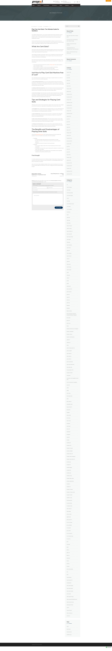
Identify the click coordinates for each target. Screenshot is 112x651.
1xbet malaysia (69, 253)
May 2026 (68, 80)
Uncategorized (46, 26)
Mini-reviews (69, 420)
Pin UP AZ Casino (69, 522)
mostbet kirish (69, 472)
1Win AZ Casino (69, 187)
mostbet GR (68, 464)
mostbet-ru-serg (69, 497)
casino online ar (69, 356)
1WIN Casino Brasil (70, 192)
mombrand (68, 423)
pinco (67, 541)
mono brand (68, 426)
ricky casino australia (70, 569)
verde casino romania (70, 591)
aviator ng (68, 302)
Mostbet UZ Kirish (69, 494)
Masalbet (68, 412)
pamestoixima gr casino (39, 134)
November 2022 (69, 165)
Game (68, 398)
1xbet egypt (69, 239)
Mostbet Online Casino (70, 478)
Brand (68, 326)
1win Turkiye (69, 206)
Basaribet (68, 308)
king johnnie (68, 409)
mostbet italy (69, 470)
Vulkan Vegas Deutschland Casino (72, 599)
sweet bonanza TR (69, 580)
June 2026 (68, 77)
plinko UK (68, 552)
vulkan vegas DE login (70, 596)
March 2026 (68, 86)
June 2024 (68, 121)
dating (68, 390)
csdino (68, 387)
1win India (68, 201)
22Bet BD (68, 275)
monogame (68, 434)
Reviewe (68, 563)
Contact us (67, 5)
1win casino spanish (70, 195)
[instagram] (75, 2)
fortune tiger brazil (69, 396)
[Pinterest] (78, 2)
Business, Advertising (70, 331)
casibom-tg (68, 342)
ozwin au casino (69, 514)
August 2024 (69, 116)
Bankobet (68, 305)
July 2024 (68, 119)
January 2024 (69, 135)
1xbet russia (68, 264)
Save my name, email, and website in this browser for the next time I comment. (45, 192)
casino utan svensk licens (70, 364)
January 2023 (69, 160)
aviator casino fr (69, 291)
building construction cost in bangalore (72, 328)
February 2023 (69, 157)
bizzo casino (68, 317)
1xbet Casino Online (70, 236)
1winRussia (68, 212)
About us (39, 5)
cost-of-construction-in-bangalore (72, 382)
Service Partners (46, 5)
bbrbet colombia (69, 310)
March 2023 (68, 154)
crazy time (68, 385)
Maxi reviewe (69, 415)
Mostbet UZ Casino (70, 489)
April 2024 (68, 127)
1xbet (68, 214)
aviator (68, 283)
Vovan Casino (69, 593)
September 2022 (69, 171)
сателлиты (68, 615)
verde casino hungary (70, 585)
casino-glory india (69, 367)
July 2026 (68, 75)
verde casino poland (70, 588)
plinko (68, 547)
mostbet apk (69, 442)
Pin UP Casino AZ (69, 533)
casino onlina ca (69, 353)
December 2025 (69, 94)
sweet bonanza (69, 577)
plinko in (68, 549)
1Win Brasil (68, 190)
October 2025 (69, 99)
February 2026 (69, 88)
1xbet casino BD (69, 234)
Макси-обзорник (69, 613)
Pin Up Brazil (69, 527)
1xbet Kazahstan (69, 245)
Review (68, 560)
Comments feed (69, 631)
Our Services (54, 5)
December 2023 (69, 138)
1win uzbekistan (69, 209)
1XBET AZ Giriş (69, 228)
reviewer (68, 566)
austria (68, 280)
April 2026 (68, 83)
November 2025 (69, 97)
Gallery (61, 5)
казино (68, 607)
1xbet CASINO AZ (69, 231)
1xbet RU (68, 261)
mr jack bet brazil (69, 503)
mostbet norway (69, 475)
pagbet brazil (69, 516)
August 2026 (69, 72)
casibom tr (68, 339)
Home (33, 5)
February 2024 (69, 132)
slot (67, 571)
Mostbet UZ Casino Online (71, 492)
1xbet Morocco (69, 256)
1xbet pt (68, 258)
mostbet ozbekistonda (70, 481)
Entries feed (68, 629)
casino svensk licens (70, 361)
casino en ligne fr (69, 350)
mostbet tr (68, 483)
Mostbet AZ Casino (70, 448)
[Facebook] (77, 2)
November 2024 (69, 108)
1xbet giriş (68, 242)
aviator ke (68, 297)
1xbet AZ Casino (69, 225)
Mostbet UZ (68, 486)
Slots (67, 574)
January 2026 (69, 91)
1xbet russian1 (69, 269)
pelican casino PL (69, 519)
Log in (68, 626)
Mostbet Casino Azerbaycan (71, 456)
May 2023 (68, 149)
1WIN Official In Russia (70, 203)
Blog (72, 5)
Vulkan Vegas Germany (70, 602)
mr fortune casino (52, 64)
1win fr (68, 198)
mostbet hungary (69, 467)
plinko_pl (68, 555)
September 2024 (69, 113)
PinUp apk (68, 544)
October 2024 (69, 110)
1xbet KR (68, 250)
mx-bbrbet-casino (69, 505)
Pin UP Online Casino (70, 536)
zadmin (41, 26)
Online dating (69, 511)
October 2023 (69, 143)
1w (67, 184)
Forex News (68, 393)
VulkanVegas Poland (70, 604)
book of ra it (68, 323)
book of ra (68, 320)
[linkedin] (74, 2)
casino (68, 345)
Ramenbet (68, 558)
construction (68, 375)
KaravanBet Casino (69, 404)
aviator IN (68, 294)
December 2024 (69, 105)
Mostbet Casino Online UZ (71, 459)
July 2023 (68, 146)
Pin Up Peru (68, 538)
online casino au (69, 508)
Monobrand (68, 431)
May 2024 (68, 124)
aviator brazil (69, 286)
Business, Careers (69, 334)
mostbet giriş (69, 461)
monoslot (68, 437)
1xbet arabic (68, 223)
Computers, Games (69, 372)
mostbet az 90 (69, 445)
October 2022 (69, 168)
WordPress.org (69, 634)
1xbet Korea (69, 247)
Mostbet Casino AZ (70, 453)
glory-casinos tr (69, 401)
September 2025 (69, 102)
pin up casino (69, 530)
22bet (68, 272)
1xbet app (68, 220)
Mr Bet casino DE (69, 500)
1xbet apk (68, 217)
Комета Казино (69, 610)
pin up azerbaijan (69, 525)
